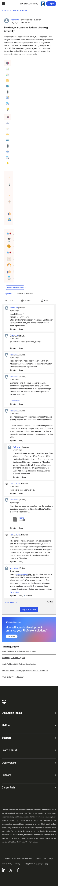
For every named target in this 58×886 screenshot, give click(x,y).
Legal (51, 858)
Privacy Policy (7, 864)
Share (46, 301)
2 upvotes (8, 294)
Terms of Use (41, 858)
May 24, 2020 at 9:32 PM (20, 23)
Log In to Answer (29, 609)
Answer (28, 301)
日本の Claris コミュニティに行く (37, 864)
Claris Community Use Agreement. (25, 842)
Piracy (17, 864)
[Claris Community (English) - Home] (29, 4)
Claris (4, 702)
